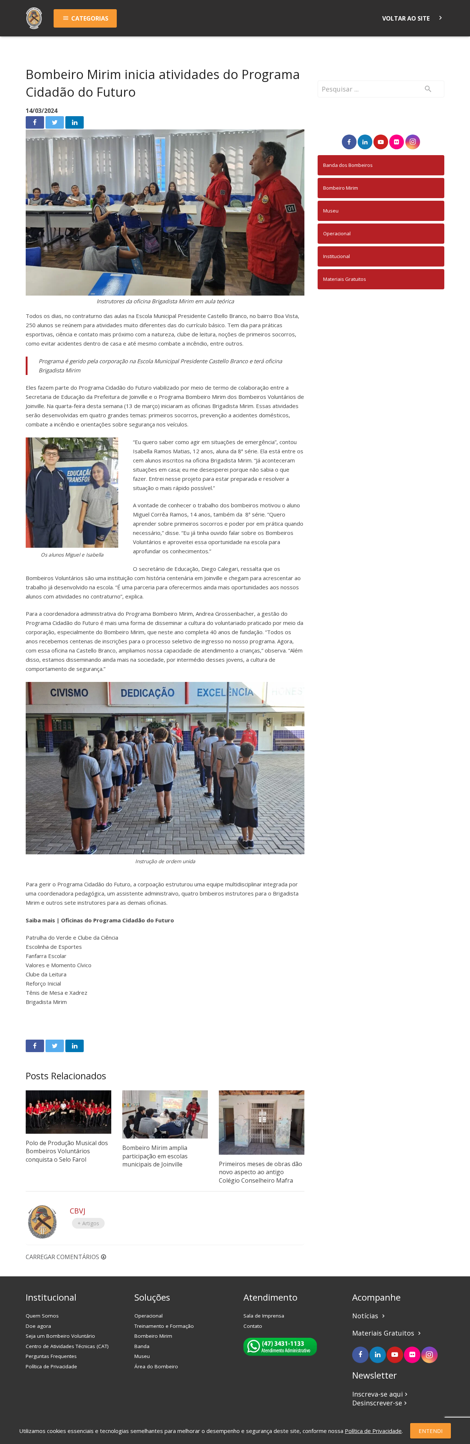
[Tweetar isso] (55, 122)
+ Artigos (88, 1223)
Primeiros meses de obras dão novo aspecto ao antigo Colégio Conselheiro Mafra (260, 1172)
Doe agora (38, 1326)
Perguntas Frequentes (51, 1356)
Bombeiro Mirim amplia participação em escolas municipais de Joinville (155, 1156)
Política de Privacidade (51, 1366)
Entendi (431, 1430)
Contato (252, 1326)
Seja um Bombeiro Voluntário (60, 1336)
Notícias (369, 1315)
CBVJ (77, 1211)
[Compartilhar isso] (35, 122)
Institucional (336, 256)
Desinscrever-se (380, 1402)
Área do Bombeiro (156, 1366)
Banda (141, 1346)
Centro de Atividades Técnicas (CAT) (67, 1346)
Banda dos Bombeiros (348, 165)
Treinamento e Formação (164, 1326)
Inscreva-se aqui (380, 1394)
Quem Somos (42, 1315)
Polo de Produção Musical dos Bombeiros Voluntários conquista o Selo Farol (67, 1151)
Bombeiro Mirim (340, 188)
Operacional (337, 233)
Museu (331, 210)
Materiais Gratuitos (344, 279)
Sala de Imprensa (263, 1315)
